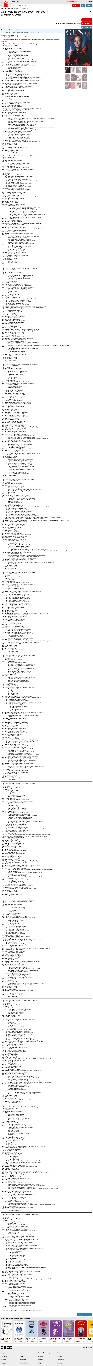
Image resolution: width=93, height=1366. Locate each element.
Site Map (59, 1363)
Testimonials (60, 1359)
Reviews (59, 1356)
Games (3, 1359)
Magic (3, 1352)
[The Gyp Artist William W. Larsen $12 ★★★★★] (19, 1328)
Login (90, 1)
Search (76, 5)
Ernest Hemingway (44, 1352)
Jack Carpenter (25, 179)
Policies (59, 1352)
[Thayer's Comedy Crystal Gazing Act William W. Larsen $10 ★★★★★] (31, 1328)
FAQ (39, 1363)
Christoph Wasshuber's (14, 352)
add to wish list (87, 27)
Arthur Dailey (24, 1363)
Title (83, 5)
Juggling (4, 1363)
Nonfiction (23, 1352)
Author (88, 5)
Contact (40, 1359)
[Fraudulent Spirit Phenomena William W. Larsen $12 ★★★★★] (56, 1328)
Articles (40, 1356)
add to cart (85, 23)
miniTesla (23, 1359)
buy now (84, 20)
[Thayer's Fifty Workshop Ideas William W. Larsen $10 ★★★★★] (43, 1328)
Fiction (22, 1356)
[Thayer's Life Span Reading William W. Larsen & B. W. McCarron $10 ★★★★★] (81, 1328)
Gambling (4, 1356)
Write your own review (84, 1315)
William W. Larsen (12, 15)
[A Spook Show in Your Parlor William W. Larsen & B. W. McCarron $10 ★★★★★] (6, 1328)
